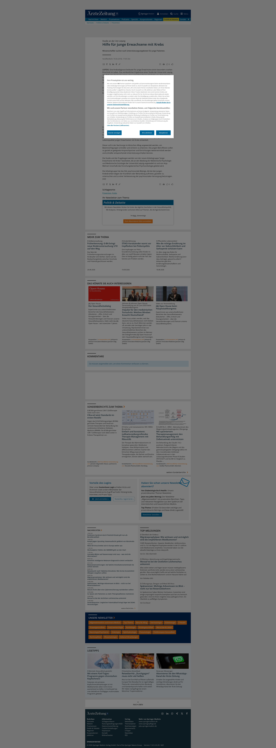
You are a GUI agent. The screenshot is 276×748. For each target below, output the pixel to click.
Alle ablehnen (147, 133)
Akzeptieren (163, 133)
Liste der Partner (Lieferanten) (118, 125)
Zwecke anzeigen (114, 133)
